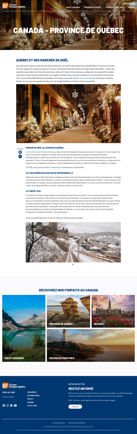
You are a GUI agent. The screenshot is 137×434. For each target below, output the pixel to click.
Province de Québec (92, 7)
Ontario (131, 7)
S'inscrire (75, 406)
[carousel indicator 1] (72, 264)
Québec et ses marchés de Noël (86, 78)
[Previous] (29, 244)
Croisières (31, 392)
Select (30, 399)
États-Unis (32, 406)
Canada (30, 402)
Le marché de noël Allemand (37, 152)
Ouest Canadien (73, 7)
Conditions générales (58, 423)
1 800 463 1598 (129, 4)
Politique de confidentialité (76, 423)
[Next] (117, 244)
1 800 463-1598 (8, 392)
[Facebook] (20, 152)
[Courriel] (20, 156)
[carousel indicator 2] (74, 264)
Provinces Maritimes (114, 7)
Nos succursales (8, 397)
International (33, 395)
